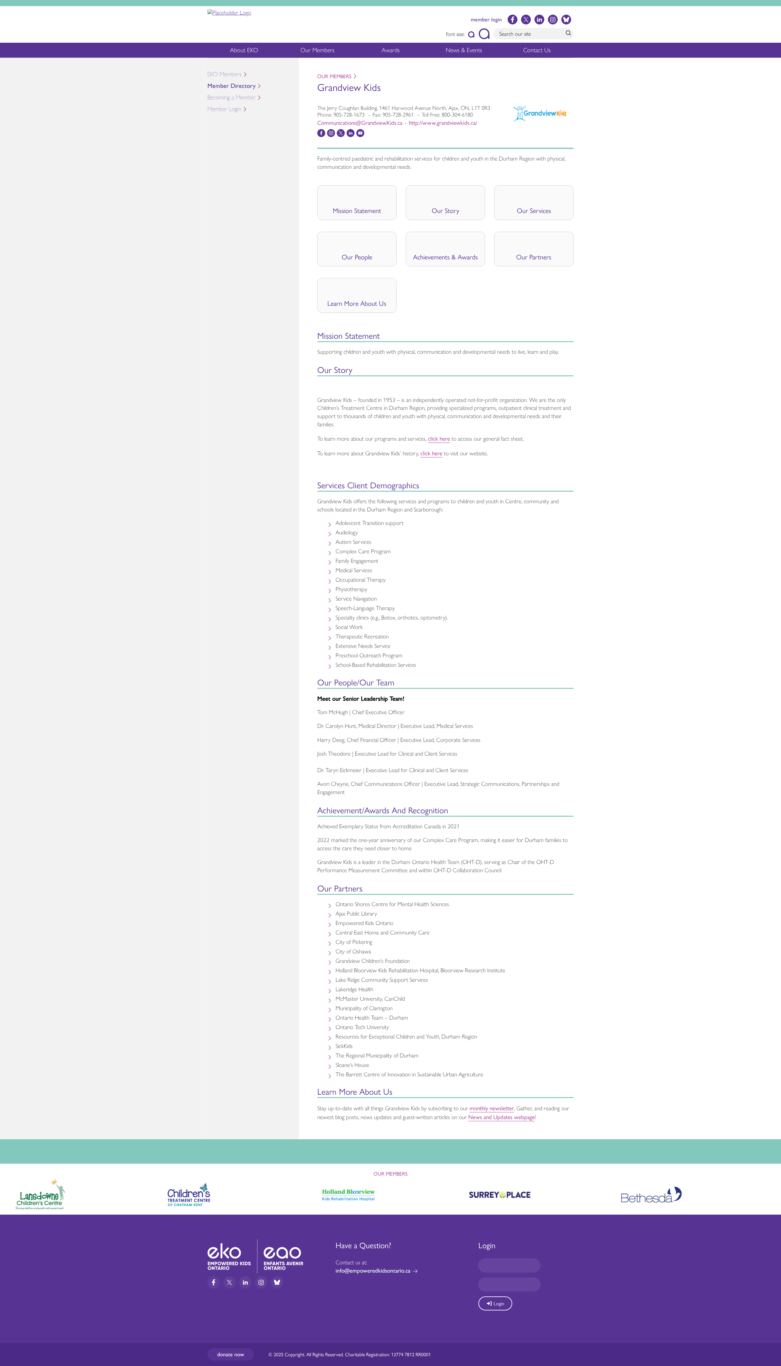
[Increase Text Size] (484, 33)
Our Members (317, 50)
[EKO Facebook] (512, 19)
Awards (391, 50)
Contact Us (537, 50)
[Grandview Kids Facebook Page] (321, 133)
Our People (357, 257)
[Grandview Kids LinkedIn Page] (351, 133)
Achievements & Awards (445, 257)
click (434, 438)
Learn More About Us (356, 303)
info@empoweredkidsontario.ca (373, 1270)
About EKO (244, 50)
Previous (10, 1192)
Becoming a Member (231, 97)
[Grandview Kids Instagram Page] (331, 133)
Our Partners (533, 257)
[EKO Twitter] (526, 19)
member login (486, 19)
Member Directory (231, 85)
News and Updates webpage (501, 1116)
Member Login (224, 109)
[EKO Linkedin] (539, 19)
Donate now (230, 1354)
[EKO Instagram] (553, 19)
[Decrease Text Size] (471, 33)
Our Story (445, 210)
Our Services (534, 210)
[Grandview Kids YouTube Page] (360, 133)
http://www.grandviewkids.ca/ (443, 122)
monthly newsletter (492, 1108)
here (445, 438)
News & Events (464, 50)
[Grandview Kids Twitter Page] (341, 133)
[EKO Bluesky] (566, 19)
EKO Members (224, 74)
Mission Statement (357, 210)
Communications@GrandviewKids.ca (359, 122)
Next (770, 1193)
